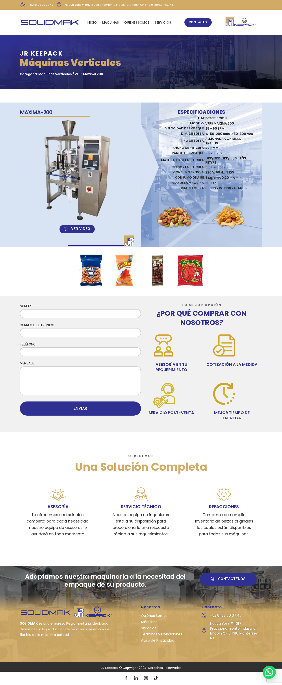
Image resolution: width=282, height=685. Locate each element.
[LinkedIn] (136, 678)
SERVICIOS (163, 22)
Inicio (92, 22)
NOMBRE (26, 306)
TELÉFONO (27, 344)
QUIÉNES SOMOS (136, 22)
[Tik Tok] (156, 678)
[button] (80, 270)
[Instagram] (146, 678)
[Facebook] (126, 678)
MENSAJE (27, 363)
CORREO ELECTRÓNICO (37, 325)
